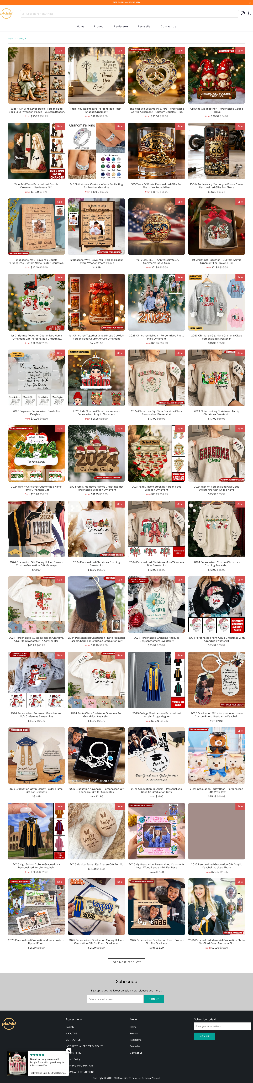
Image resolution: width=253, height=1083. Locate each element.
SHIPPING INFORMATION (79, 1065)
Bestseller (135, 1046)
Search (70, 1026)
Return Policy (73, 1059)
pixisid (123, 1078)
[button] (99, 26)
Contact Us (136, 1052)
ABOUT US (71, 1033)
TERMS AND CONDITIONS (80, 1072)
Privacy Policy (73, 1052)
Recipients (135, 1039)
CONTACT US (73, 1039)
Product (134, 1033)
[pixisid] (6, 14)
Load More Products (126, 962)
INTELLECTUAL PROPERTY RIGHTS (84, 1046)
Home (133, 1026)
